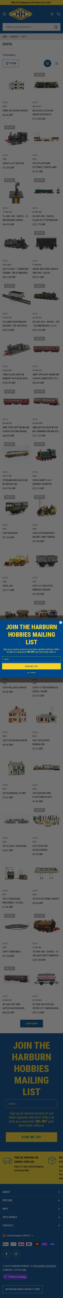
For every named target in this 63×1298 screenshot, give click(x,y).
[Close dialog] (60, 622)
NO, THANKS (31, 672)
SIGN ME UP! (31, 666)
